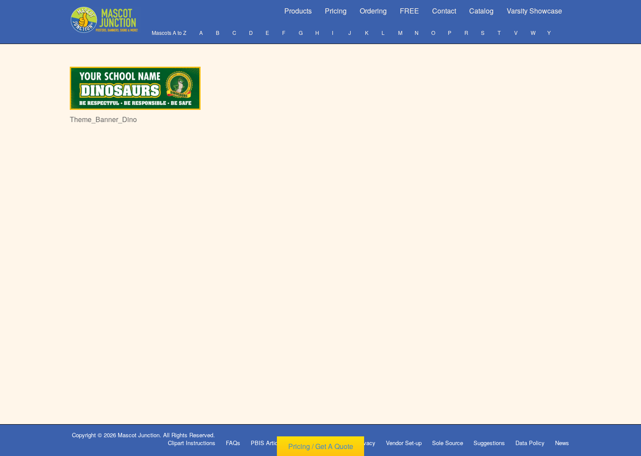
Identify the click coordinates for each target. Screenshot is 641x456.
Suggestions (489, 443)
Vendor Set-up (404, 443)
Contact (444, 11)
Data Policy (530, 443)
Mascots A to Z (169, 32)
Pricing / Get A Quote (320, 446)
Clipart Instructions (191, 443)
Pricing (336, 11)
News (562, 443)
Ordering (373, 11)
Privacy (365, 443)
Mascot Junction (139, 435)
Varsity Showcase (534, 11)
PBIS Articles (268, 443)
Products (298, 11)
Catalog (481, 11)
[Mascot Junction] (105, 20)
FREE (409, 11)
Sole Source (447, 443)
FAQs (233, 443)
